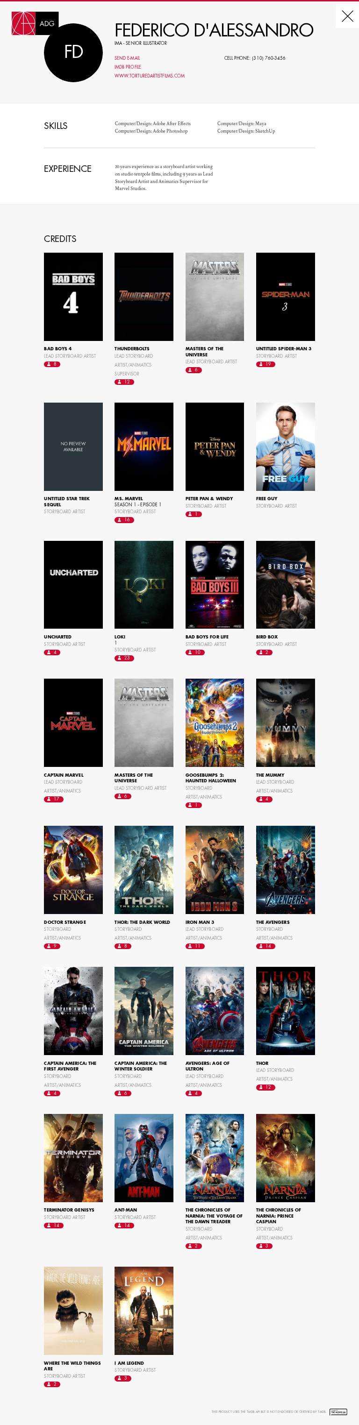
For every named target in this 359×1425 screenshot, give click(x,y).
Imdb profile (128, 67)
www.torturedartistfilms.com (150, 76)
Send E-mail (127, 59)
